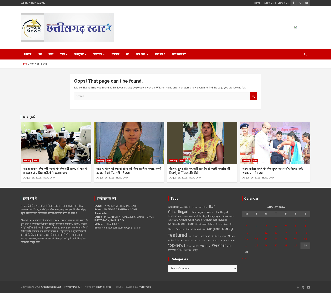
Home (257, 3)
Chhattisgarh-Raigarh (215, 219)
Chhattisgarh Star (51, 286)
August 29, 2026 (32, 177)
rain (203, 240)
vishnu (205, 245)
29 (295, 245)
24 (246, 245)
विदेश (51, 54)
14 (285, 232)
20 (276, 239)
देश (40, 54)
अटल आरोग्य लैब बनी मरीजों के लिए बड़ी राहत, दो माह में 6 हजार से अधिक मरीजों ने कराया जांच (55, 171)
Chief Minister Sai (193, 229)
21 (285, 239)
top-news (177, 245)
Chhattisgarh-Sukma (204, 224)
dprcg (227, 228)
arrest (195, 207)
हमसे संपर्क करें (179, 54)
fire (190, 236)
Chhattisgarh (178, 212)
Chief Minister (222, 224)
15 (295, 232)
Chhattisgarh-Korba (190, 219)
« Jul (244, 258)
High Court (205, 236)
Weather (219, 245)
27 (276, 245)
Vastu (196, 246)
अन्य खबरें (140, 54)
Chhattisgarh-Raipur (181, 223)
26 (266, 245)
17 (246, 239)
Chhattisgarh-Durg (186, 216)
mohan (223, 236)
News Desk (49, 177)
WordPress (144, 286)
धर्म (127, 54)
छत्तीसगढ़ (97, 54)
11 (256, 232)
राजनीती (115, 54)
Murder (179, 240)
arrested (203, 207)
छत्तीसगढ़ (171, 250)
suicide (216, 241)
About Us (269, 3)
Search (253, 96)
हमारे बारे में (160, 54)
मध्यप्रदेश (79, 54)
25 (256, 245)
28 (285, 245)
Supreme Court (228, 240)
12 (266, 232)
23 (305, 239)
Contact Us (283, 3)
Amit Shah (185, 207)
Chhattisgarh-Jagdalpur (208, 216)
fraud (195, 236)
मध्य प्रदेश (187, 250)
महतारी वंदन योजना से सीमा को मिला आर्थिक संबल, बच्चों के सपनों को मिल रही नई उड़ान (128, 171)
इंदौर (229, 246)
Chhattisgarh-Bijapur (202, 212)
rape (209, 240)
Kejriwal (215, 236)
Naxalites (189, 240)
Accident (173, 206)
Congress (213, 229)
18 (256, 239)
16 (305, 232)
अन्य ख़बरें (29, 117)
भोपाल (180, 249)
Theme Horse (103, 286)
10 (246, 232)
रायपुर (195, 250)
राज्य (62, 54)
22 (295, 239)
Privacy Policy (72, 286)
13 (276, 232)
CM (203, 229)
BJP (212, 207)
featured (177, 235)
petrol (197, 241)
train (189, 246)
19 (266, 239)
